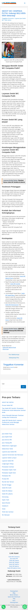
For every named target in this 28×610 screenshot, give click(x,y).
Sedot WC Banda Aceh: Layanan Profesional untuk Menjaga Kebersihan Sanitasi (12, 422)
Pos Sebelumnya (14, 354)
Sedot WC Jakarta (14, 566)
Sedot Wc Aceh (6, 488)
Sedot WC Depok (14, 560)
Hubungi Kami (14, 602)
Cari (3, 384)
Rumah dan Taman (8, 482)
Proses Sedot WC (7, 405)
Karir (14, 600)
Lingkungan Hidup (7, 464)
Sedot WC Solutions (14, 557)
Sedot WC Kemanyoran (11, 305)
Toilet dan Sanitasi (7, 512)
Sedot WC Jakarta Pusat (9, 347)
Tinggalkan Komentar (8, 18)
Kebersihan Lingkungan (9, 446)
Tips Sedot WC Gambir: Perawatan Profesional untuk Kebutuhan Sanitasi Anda (14, 410)
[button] (24, 607)
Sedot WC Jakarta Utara (14, 568)
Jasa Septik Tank (7, 437)
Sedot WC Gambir (15, 284)
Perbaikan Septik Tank (9, 473)
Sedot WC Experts (14, 564)
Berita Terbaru (14, 595)
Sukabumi (5, 506)
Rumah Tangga (6, 485)
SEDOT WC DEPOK (8, 402)
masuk (12, 367)
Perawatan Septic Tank (9, 470)
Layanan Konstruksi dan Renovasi (12, 455)
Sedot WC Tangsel (14, 562)
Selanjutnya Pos (14, 357)
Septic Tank (5, 500)
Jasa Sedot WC (14, 558)
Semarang (5, 497)
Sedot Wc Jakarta (7, 494)
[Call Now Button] (3, 607)
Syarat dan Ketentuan (14, 597)
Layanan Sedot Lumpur (9, 458)
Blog (14, 593)
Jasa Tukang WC (7, 443)
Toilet (3, 509)
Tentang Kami (14, 591)
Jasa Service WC (7, 440)
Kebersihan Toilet (7, 449)
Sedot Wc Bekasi (7, 491)
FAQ (14, 598)
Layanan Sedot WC (8, 461)
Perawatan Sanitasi (8, 467)
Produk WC (5, 479)
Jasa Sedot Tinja (7, 434)
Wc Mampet (6, 515)
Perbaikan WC (6, 476)
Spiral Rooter (6, 503)
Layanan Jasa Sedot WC (9, 452)
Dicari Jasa (6, 349)
